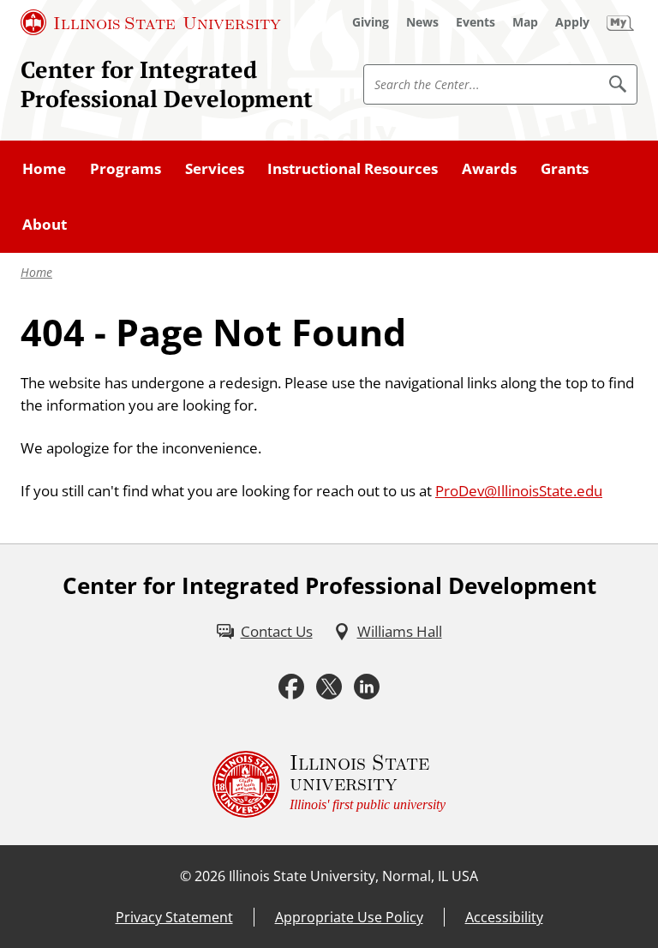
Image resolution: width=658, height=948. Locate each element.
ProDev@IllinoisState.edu (518, 490)
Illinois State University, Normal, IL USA (353, 876)
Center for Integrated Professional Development (167, 84)
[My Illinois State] (620, 22)
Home (36, 272)
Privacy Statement (174, 917)
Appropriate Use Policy (349, 917)
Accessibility (504, 917)
